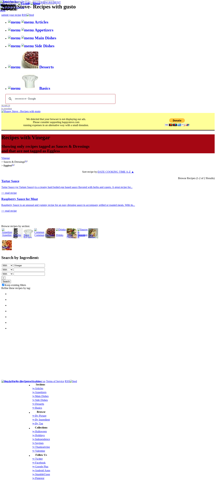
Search (6, 281)
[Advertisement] (102, 236)
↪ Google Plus (40, 466)
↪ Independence (41, 439)
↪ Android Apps (41, 470)
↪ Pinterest (38, 478)
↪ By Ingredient (41, 419)
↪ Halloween (39, 431)
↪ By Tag (37, 423)
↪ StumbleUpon (41, 474)
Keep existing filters (15, 285)
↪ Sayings (38, 443)
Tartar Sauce (10, 181)
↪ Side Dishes (40, 400)
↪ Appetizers (39, 392)
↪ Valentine (38, 450)
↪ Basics (37, 407)
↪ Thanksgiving (41, 447)
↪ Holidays (38, 435)
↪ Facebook (39, 462)
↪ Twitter (37, 458)
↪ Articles (37, 388)
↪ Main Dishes (40, 396)
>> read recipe (9, 192)
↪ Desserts (38, 403)
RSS (67, 381)
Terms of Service (55, 381)
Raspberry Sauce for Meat (19, 199)
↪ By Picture (39, 415)
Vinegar (5, 158)
